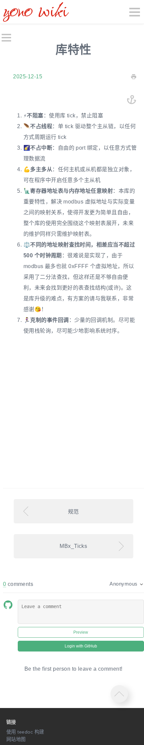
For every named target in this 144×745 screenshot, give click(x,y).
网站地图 (16, 739)
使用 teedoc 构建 (25, 732)
